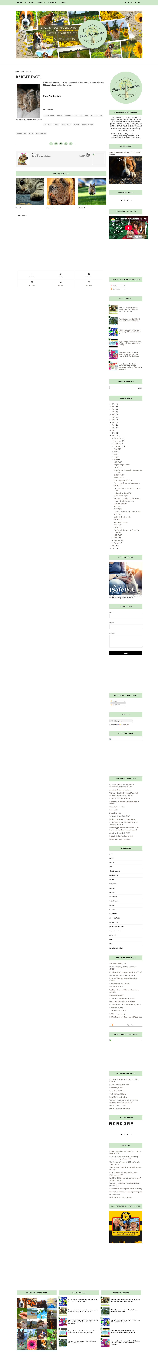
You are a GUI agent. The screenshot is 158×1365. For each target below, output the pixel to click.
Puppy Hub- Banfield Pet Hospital (121, 836)
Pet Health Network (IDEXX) (119, 984)
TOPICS (41, 2)
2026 (114, 404)
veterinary (112, 884)
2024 (114, 409)
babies (59, 115)
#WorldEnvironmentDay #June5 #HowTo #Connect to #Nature (129, 320)
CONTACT (52, 2)
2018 (114, 425)
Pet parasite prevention (122, 465)
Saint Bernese (114, 901)
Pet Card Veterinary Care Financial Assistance (125, 1017)
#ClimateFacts (114, 918)
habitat (48, 124)
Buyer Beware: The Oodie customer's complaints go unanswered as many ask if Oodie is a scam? (130, 366)
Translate (126, 725)
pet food (112, 905)
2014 (114, 436)
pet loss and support (116, 926)
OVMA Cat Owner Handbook (119, 1108)
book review (113, 922)
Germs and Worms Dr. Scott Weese (122, 1001)
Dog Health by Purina (116, 807)
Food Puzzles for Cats (117, 1105)
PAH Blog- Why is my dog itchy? (120, 1197)
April (115, 459)
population (66, 124)
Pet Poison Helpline (116, 1008)
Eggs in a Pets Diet (120, 504)
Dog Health (113, 810)
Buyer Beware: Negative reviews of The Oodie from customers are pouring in (130, 343)
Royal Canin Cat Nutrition (118, 1097)
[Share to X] (56, 143)
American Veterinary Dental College (121, 998)
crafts (111, 939)
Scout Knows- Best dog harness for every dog (125, 1189)
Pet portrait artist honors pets (124, 501)
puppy (111, 862)
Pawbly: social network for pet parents (127, 483)
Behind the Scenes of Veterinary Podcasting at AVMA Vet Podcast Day (130, 331)
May (115, 457)
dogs (111, 858)
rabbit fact (21, 133)
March (116, 538)
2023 (114, 412)
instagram (89, 285)
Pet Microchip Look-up (117, 1014)
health (111, 879)
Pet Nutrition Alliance (116, 995)
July (115, 451)
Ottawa (111, 892)
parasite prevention (116, 948)
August (116, 449)
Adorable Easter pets (121, 496)
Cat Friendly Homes (116, 1088)
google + (89, 277)
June (116, 454)
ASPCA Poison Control (117, 1011)
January (117, 543)
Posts (114, 285)
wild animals (41, 133)
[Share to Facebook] (51, 143)
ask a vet (112, 935)
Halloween (113, 897)
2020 (114, 420)
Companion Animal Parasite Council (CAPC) (125, 1004)
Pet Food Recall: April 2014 (123, 493)
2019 (114, 422)
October (117, 443)
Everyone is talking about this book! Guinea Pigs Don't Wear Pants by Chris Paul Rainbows (129, 354)
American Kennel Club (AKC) (119, 833)
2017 (114, 428)
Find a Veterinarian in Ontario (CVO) (122, 975)
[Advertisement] (125, 258)
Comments (116, 289)
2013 (114, 546)
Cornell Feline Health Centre (119, 1085)
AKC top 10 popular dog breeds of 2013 (127, 512)
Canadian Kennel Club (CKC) (119, 816)
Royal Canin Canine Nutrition (119, 798)
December (118, 438)
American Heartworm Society (119, 790)
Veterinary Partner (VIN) (117, 964)
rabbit (76, 124)
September (118, 446)
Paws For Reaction (52, 96)
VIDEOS (62, 2)
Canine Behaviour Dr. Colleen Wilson (122, 819)
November (118, 441)
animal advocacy (115, 931)
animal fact (20, 71)
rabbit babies (87, 124)
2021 (114, 417)
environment (113, 875)
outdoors (112, 888)
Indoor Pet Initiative (116, 987)
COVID (112, 909)
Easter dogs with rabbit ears (123, 480)
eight (93, 115)
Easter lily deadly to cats (122, 517)
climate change (114, 871)
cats (110, 867)
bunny (77, 115)
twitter (60, 277)
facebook (32, 277)
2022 (114, 414)
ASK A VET (29, 2)
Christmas (113, 914)
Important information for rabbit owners (127, 498)
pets (110, 854)
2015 (114, 433)
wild (31, 133)
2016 (114, 430)
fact (100, 115)
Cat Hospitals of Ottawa (117, 1094)
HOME (19, 2)
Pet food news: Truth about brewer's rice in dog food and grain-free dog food (128, 309)
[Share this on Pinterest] (61, 143)
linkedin (60, 285)
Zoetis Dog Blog (115, 813)
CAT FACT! (118, 467)
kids (110, 944)
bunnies (68, 115)
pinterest (32, 285)
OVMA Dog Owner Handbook (119, 839)
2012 (114, 548)
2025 (114, 406)
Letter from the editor (121, 522)
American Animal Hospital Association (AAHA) (125, 972)
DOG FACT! (118, 462)
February (117, 540)
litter (56, 124)
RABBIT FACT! (119, 475)
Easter (85, 115)
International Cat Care (117, 1091)
